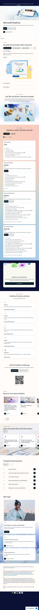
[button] (19, 38)
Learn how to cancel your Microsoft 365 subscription (20, 573)
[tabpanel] (19, 69)
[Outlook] (5, 188)
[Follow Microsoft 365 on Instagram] (20, 593)
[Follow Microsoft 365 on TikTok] (22, 593)
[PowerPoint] (11, 222)
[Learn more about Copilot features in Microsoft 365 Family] (21, 245)
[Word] (7, 222)
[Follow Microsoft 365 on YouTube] (17, 593)
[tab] (7, 48)
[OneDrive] (7, 188)
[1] (3, 569)
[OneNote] (15, 222)
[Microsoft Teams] (21, 222)
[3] (3, 585)
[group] (11, 406)
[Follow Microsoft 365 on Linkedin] (12, 593)
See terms (29, 168)
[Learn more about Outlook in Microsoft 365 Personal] (16, 210)
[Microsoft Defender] (19, 222)
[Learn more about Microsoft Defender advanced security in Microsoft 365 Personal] (29, 214)
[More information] (24, 152)
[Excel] (9, 222)
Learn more (18, 4)
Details (13, 567)
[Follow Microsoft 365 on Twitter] (15, 593)
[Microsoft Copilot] (5, 222)
